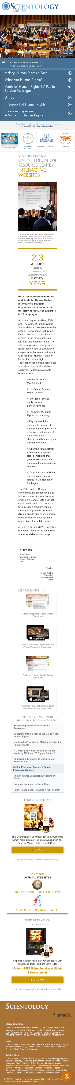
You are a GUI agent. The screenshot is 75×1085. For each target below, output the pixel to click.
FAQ (25, 1047)
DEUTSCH (10, 1033)
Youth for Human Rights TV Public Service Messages (30, 88)
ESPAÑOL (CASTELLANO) (17, 1035)
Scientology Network (39, 1058)
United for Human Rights (56, 1070)
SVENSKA (38, 1033)
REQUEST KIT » (37, 979)
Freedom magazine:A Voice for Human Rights (24, 113)
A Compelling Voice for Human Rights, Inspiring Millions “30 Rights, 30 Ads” (34, 752)
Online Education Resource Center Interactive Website (32, 768)
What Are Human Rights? (24, 79)
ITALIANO (46, 1035)
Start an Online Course (33, 1063)
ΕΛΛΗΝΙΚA (35, 1035)
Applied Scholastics (46, 146)
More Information (58, 1047)
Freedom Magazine (59, 1065)
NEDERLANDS (59, 1030)
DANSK (59, 1027)
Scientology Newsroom (34, 1061)
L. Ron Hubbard (12, 1044)
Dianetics (25, 1058)
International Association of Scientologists (32, 1065)
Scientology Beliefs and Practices (35, 1044)
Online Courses (42, 1047)
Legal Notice (37, 1081)
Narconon (48, 1068)
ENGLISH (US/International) (17, 1027)
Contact (9, 1049)
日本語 (28, 1030)
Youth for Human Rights (16, 1072)
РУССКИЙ (37, 1030)
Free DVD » (37, 850)
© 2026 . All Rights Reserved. (31, 1079)
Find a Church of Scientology (26, 1049)
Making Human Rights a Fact (26, 73)
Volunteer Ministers (14, 1047)
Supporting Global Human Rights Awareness (32, 727)
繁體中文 (48, 1030)
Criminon (65, 146)
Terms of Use (24, 1081)
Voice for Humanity (58, 1044)
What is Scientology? (14, 1061)
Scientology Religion (58, 1058)
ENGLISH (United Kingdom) (43, 1027)
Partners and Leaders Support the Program (37, 790)
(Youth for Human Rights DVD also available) (37, 859)
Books (31, 1047)
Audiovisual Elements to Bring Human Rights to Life (34, 760)
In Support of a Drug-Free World (30, 1070)
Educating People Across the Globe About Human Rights (36, 735)
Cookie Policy (11, 1081)
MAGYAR (19, 1033)
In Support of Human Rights (25, 104)
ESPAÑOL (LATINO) (52, 1033)
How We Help (10, 148)
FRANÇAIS (10, 1030)
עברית (20, 1030)
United (9, 97)
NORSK (28, 1033)
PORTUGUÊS (58, 1035)
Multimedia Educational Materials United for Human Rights (37, 743)
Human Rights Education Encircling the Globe (35, 777)
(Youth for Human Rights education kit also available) (37, 989)
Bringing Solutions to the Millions (32, 784)
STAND (9, 1068)
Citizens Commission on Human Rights (43, 1072)
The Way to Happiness (28, 147)
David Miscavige (53, 1061)
